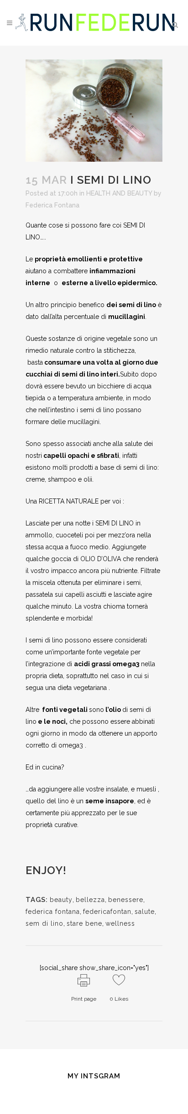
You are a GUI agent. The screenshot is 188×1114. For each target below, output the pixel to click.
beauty (61, 899)
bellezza (90, 899)
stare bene (84, 923)
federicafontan (107, 911)
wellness (120, 923)
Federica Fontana (52, 205)
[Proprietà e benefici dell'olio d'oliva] (122, 558)
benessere (125, 899)
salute (145, 911)
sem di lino (44, 923)
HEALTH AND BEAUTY (119, 193)
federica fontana (53, 911)
